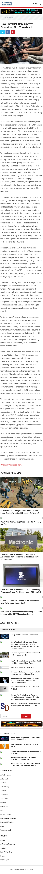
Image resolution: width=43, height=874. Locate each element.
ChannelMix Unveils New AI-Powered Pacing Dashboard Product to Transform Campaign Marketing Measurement (26, 697)
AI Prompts (4, 795)
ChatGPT (11, 17)
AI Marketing (4, 787)
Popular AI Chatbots (7, 822)
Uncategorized (5, 830)
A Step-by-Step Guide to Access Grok (24, 635)
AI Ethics (3, 783)
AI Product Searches (7, 844)
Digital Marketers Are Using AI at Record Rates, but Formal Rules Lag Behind (25, 764)
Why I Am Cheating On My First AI (22, 667)
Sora (2, 826)
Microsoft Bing (5, 814)
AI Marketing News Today (24, 869)
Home (4, 17)
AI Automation (5, 775)
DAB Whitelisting (6, 852)
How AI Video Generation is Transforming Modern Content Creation (26, 738)
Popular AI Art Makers (8, 818)
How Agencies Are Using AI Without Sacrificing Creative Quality (23, 758)
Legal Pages (4, 860)
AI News (3, 791)
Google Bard (4, 806)
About (2, 840)
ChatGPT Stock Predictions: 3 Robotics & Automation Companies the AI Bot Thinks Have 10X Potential (19, 556)
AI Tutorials (4, 799)
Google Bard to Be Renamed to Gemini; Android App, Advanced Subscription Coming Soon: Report (25, 680)
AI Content (4, 779)
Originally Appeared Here (11, 465)
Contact (3, 848)
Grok (2, 810)
